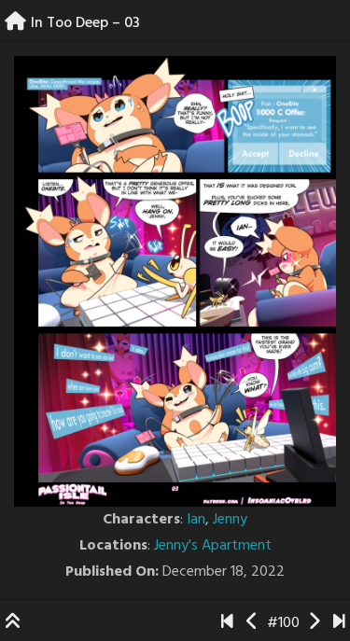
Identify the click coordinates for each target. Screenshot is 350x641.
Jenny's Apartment (213, 546)
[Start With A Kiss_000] (227, 623)
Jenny (230, 520)
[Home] (15, 23)
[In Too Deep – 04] (314, 623)
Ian (196, 520)
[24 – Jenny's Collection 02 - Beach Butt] (252, 623)
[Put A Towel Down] (339, 623)
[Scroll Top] (13, 623)
